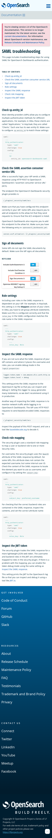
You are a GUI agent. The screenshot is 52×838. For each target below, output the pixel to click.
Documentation (11, 15)
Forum (6, 608)
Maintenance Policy (16, 669)
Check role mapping (14, 94)
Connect (7, 731)
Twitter (6, 739)
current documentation (16, 36)
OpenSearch (16, 6)
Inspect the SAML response (17, 90)
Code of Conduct (14, 600)
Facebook (8, 771)
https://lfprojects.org (12, 832)
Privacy (6, 702)
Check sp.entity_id (13, 76)
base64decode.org (18, 429)
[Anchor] (21, 72)
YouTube (8, 755)
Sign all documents (14, 83)
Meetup (7, 763)
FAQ (4, 677)
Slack (5, 624)
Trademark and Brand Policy (23, 694)
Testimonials (11, 686)
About (6, 653)
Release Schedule (14, 661)
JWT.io (12, 580)
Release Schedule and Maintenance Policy (24, 42)
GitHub (6, 616)
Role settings (11, 86)
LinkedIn (8, 747)
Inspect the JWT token (15, 97)
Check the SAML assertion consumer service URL (27, 79)
